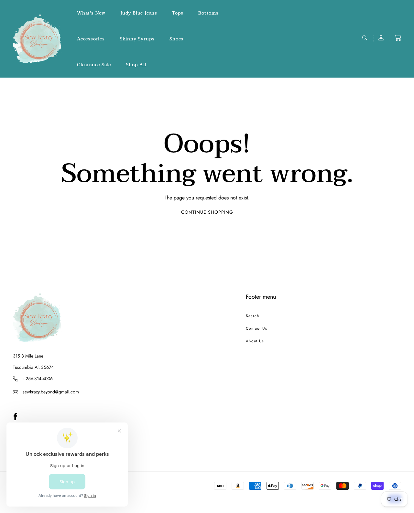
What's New (91, 13)
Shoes (176, 39)
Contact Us (256, 328)
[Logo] (37, 39)
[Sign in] (381, 38)
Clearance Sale (94, 65)
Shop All (136, 65)
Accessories (91, 39)
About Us (255, 341)
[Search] (365, 38)
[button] (398, 38)
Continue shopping (207, 212)
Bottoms (208, 13)
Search (252, 316)
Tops (177, 13)
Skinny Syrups (137, 39)
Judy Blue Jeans (138, 13)
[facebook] (15, 416)
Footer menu (261, 297)
